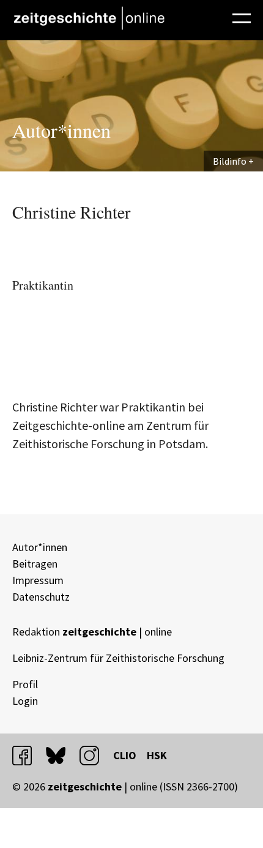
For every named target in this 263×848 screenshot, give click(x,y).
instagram (95, 755)
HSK (157, 755)
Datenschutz (41, 597)
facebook (27, 755)
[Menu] (241, 16)
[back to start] (88, 18)
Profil (25, 684)
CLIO (124, 755)
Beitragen (34, 564)
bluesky (61, 755)
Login (25, 701)
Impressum (38, 580)
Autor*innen (39, 547)
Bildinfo (229, 161)
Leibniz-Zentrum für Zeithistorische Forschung (118, 658)
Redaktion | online (92, 632)
